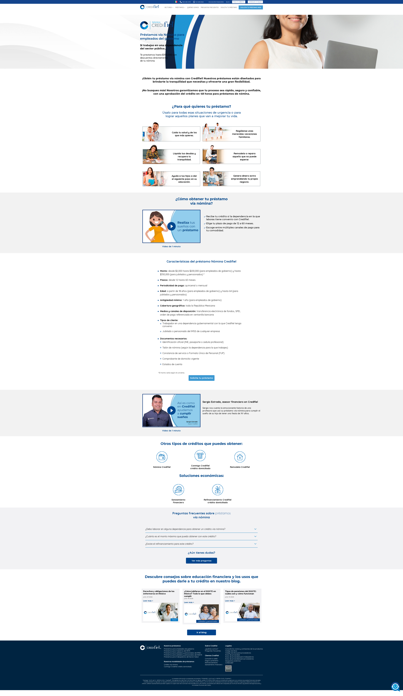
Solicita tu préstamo (201, 378)
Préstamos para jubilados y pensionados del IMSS (182, 653)
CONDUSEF (229, 663)
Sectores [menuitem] (168, 7)
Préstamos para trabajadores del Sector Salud (181, 657)
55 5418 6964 (200, 2)
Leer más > (148, 601)
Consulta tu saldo (255, 2)
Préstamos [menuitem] (179, 7)
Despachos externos (233, 661)
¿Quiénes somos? (211, 649)
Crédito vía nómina (171, 665)
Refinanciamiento (211, 663)
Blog (228, 2)
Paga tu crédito (238, 2)
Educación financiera (216, 2)
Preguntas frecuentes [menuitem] (210, 7)
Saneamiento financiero (213, 665)
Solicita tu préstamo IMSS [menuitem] (250, 7)
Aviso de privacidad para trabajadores (239, 657)
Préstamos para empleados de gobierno (179, 649)
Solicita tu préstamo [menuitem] (229, 7)
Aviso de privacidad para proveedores (239, 659)
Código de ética (231, 651)
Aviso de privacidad (232, 655)
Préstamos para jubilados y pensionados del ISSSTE (183, 655)
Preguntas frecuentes (213, 651)
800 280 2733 (187, 2)
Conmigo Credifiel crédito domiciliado (178, 667)
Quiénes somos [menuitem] (193, 7)
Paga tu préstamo (211, 661)
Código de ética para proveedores (238, 653)
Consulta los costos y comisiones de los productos (244, 649)
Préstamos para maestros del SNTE (177, 651)
